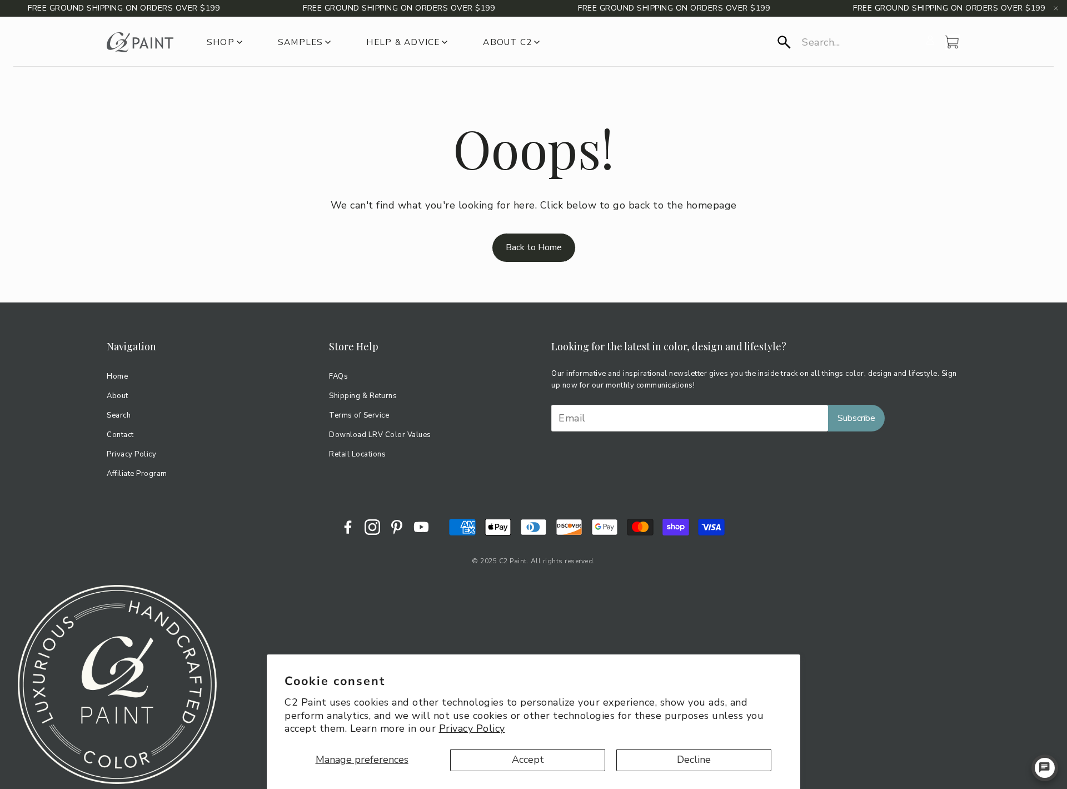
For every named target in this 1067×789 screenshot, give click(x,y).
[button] (848, 42)
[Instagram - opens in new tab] (372, 527)
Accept (528, 759)
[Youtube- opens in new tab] (421, 527)
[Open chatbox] (1044, 768)
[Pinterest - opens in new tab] (397, 527)
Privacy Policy (472, 728)
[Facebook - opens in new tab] (348, 527)
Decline (694, 759)
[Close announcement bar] (1056, 8)
